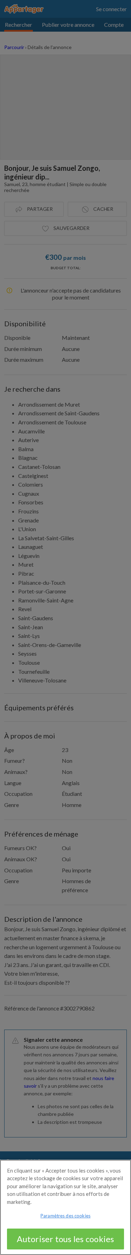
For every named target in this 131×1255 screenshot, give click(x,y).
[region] (65, 1207)
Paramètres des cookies (65, 1215)
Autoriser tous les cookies (65, 1239)
